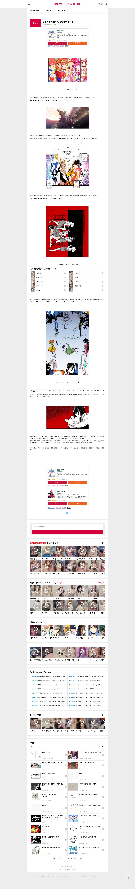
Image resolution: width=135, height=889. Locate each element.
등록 (67, 532)
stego (60, 32)
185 (73, 858)
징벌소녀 (61, 30)
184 (70, 858)
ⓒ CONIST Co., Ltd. (67, 866)
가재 (58, 32)
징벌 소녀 (61, 491)
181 (61, 858)
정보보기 (77, 43)
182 (64, 858)
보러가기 (57, 43)
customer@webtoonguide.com (62, 876)
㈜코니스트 (41, 875)
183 (67, 858)
